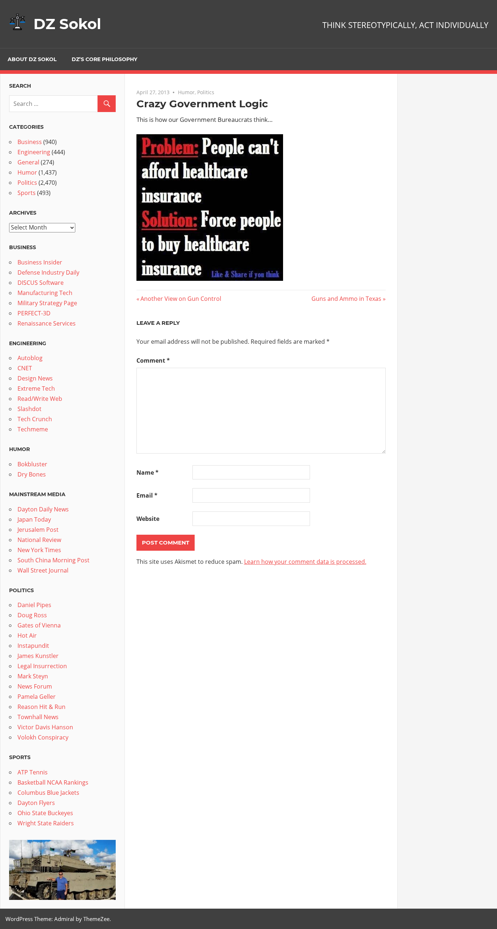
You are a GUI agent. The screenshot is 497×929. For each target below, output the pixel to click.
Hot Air (27, 635)
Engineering (33, 152)
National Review (39, 540)
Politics (205, 92)
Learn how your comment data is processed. (305, 562)
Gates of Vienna (39, 625)
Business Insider (39, 262)
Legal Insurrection (42, 666)
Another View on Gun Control (180, 299)
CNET (24, 368)
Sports (26, 193)
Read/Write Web (39, 399)
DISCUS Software (40, 283)
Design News (35, 378)
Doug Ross (32, 615)
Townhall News (38, 717)
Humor (186, 92)
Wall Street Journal (42, 570)
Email (147, 495)
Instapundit (33, 646)
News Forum (34, 686)
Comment (153, 360)
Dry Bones (31, 474)
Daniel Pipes (34, 605)
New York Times (39, 550)
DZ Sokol (67, 24)
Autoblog (30, 358)
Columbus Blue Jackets (48, 793)
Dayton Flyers (36, 803)
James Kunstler (38, 656)
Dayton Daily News (43, 509)
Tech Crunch (34, 419)
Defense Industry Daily (48, 272)
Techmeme (32, 429)
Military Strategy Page (47, 303)
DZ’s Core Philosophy (104, 59)
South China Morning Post (53, 560)
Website (147, 519)
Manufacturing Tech (44, 293)
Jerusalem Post (38, 530)
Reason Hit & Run (41, 707)
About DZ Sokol (32, 59)
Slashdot (29, 409)
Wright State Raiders (45, 823)
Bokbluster (32, 464)
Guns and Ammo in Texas (346, 299)
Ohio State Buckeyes (45, 813)
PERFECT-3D (34, 313)
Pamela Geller (36, 697)
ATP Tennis (32, 772)
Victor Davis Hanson (45, 727)
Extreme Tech (36, 388)
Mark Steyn (32, 676)
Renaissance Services (46, 323)
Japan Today (34, 519)
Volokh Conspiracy (42, 737)
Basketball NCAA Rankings (52, 782)
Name (147, 473)
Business (29, 142)
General (28, 162)
